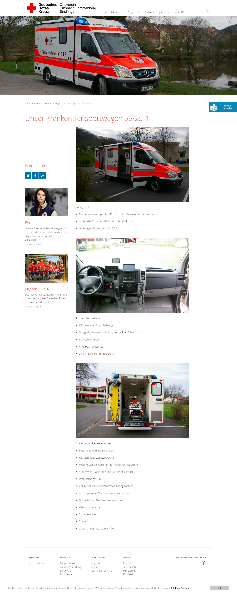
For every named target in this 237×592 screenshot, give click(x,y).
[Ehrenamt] (46, 202)
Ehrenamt (33, 222)
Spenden (164, 12)
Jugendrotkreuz (37, 289)
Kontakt (127, 563)
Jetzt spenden (36, 563)
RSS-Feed (128, 574)
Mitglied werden (68, 563)
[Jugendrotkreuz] (46, 268)
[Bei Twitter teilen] (28, 175)
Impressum (129, 570)
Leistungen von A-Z (101, 570)
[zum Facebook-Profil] (204, 563)
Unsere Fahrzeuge (51, 103)
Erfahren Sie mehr (180, 588)
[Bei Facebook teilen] (35, 175)
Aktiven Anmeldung (70, 566)
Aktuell (149, 12)
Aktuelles (96, 566)
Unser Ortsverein (112, 12)
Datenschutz (129, 566)
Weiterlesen (35, 244)
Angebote (134, 12)
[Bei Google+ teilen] (42, 175)
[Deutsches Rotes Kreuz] (42, 8)
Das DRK (180, 12)
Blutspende (66, 574)
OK (219, 587)
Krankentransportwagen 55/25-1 (77, 103)
